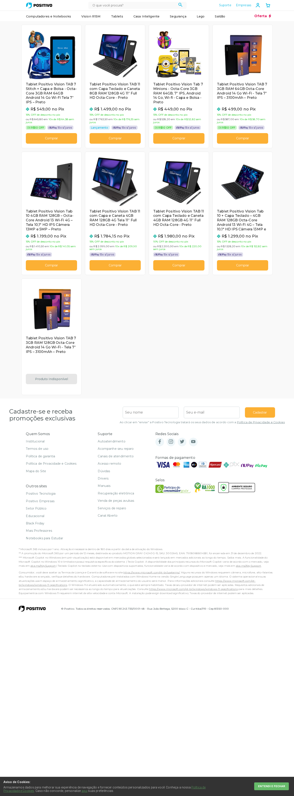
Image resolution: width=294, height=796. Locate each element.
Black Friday (35, 523)
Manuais (104, 486)
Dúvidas (104, 471)
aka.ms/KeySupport (43, 565)
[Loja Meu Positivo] (39, 5)
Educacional (35, 516)
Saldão (220, 16)
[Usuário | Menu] (258, 5)
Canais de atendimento (115, 456)
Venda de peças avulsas (116, 501)
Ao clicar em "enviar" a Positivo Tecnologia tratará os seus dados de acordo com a (202, 422)
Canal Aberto (108, 516)
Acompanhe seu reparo (116, 449)
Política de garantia (40, 456)
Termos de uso (37, 449)
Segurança (178, 16)
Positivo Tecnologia (41, 494)
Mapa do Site (36, 471)
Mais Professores (39, 531)
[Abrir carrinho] (268, 6)
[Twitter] (182, 441)
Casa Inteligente (146, 16)
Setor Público (36, 508)
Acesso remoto (109, 464)
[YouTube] (193, 441)
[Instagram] (171, 441)
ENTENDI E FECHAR (271, 786)
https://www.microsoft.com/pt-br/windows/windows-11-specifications (193, 589)
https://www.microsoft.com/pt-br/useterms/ (151, 572)
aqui (85, 791)
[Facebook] (160, 441)
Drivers (103, 478)
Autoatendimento (111, 441)
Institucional (35, 441)
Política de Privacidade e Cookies (261, 422)
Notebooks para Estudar (44, 538)
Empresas (243, 5)
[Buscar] (180, 5)
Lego (201, 16)
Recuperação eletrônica (116, 493)
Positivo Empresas (40, 501)
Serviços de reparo (112, 508)
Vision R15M (91, 16)
